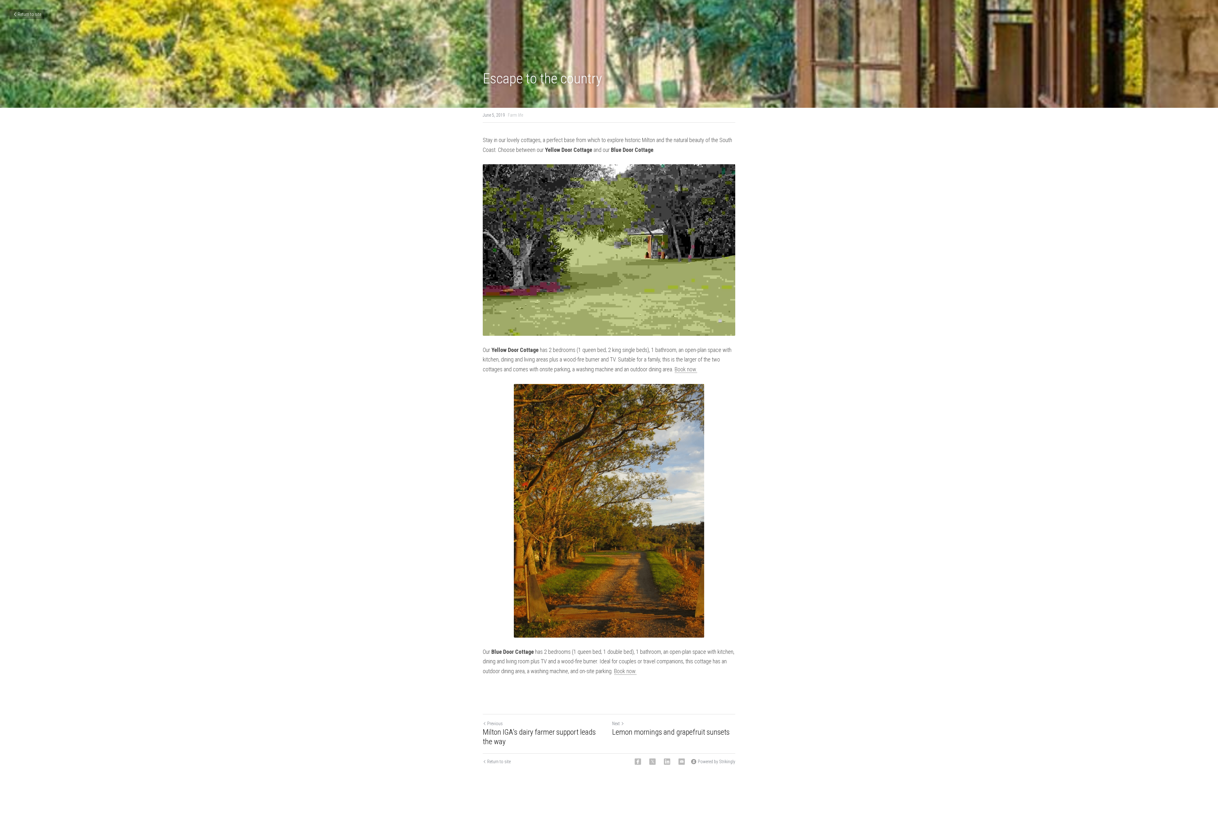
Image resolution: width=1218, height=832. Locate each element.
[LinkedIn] (667, 762)
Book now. (686, 369)
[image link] (609, 250)
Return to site (29, 14)
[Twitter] (652, 762)
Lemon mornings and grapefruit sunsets (671, 732)
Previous (495, 723)
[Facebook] (638, 762)
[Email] (681, 762)
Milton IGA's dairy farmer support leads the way (539, 737)
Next (616, 723)
